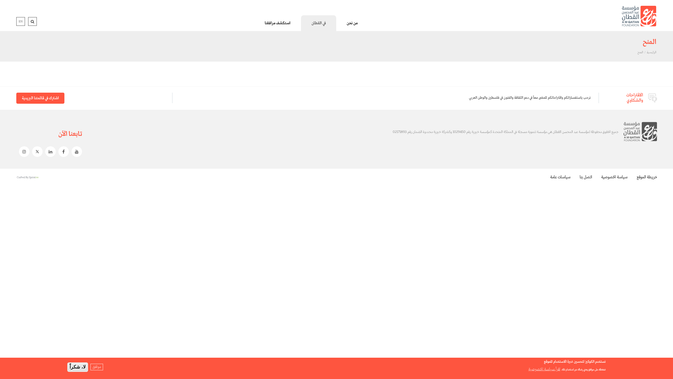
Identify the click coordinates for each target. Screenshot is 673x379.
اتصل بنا (586, 177)
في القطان (319, 23)
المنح (640, 52)
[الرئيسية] (639, 16)
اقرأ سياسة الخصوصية (544, 369)
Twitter (36, 151)
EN (21, 21)
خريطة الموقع (647, 177)
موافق (97, 367)
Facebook (62, 151)
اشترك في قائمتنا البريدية (40, 98)
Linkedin (49, 151)
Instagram (22, 151)
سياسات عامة (560, 177)
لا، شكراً (78, 367)
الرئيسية (651, 52)
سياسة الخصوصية (614, 177)
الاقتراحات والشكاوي (634, 98)
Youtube (75, 151)
